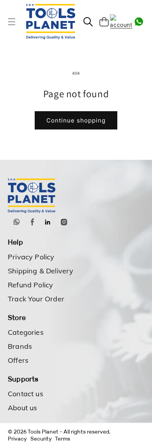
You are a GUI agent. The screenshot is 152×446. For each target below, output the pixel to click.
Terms (62, 438)
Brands (20, 346)
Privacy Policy (31, 256)
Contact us (25, 393)
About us (22, 407)
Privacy (17, 438)
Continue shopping (76, 120)
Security (41, 438)
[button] (11, 21)
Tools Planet (43, 431)
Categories (26, 332)
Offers (18, 360)
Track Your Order (36, 298)
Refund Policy (30, 284)
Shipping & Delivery (40, 270)
